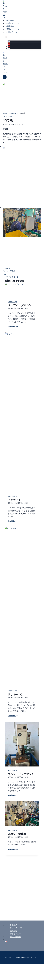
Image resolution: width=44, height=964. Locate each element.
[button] (22, 176)
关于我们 (13, 925)
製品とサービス (16, 928)
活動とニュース (16, 934)
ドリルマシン (16, 694)
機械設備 (13, 931)
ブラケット (14, 499)
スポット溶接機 (9, 269)
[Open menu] (5, 77)
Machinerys (7, 116)
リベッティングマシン (21, 774)
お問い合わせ (11, 32)
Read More (13, 326)
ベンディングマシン (11, 275)
